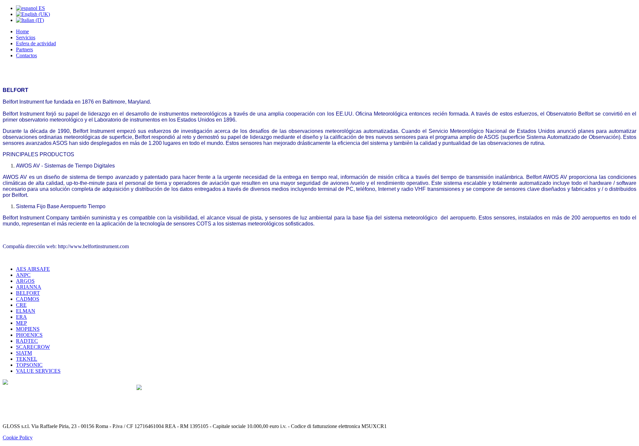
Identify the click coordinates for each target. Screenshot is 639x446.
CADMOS (27, 299)
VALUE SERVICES (38, 371)
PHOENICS (29, 335)
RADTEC (27, 341)
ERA (21, 317)
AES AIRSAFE (33, 269)
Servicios (25, 37)
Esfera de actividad (36, 43)
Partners (24, 49)
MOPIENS (28, 329)
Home (22, 31)
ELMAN (25, 311)
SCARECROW (33, 347)
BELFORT (28, 293)
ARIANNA (28, 287)
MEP (21, 323)
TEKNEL (26, 359)
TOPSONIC (29, 365)
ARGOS (25, 281)
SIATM (24, 353)
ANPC (23, 275)
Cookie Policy (18, 437)
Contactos (26, 55)
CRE (21, 305)
